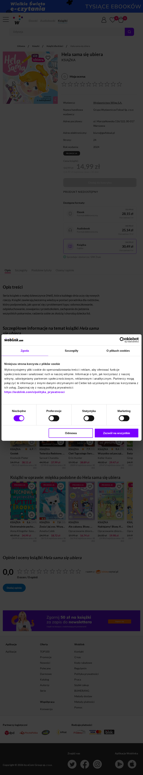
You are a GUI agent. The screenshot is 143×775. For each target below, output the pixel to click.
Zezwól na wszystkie (116, 433)
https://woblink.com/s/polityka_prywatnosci (34, 392)
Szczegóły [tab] (71, 350)
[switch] (54, 418)
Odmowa (71, 433)
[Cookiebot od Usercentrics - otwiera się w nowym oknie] (122, 340)
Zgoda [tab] (25, 350)
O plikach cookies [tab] (118, 350)
